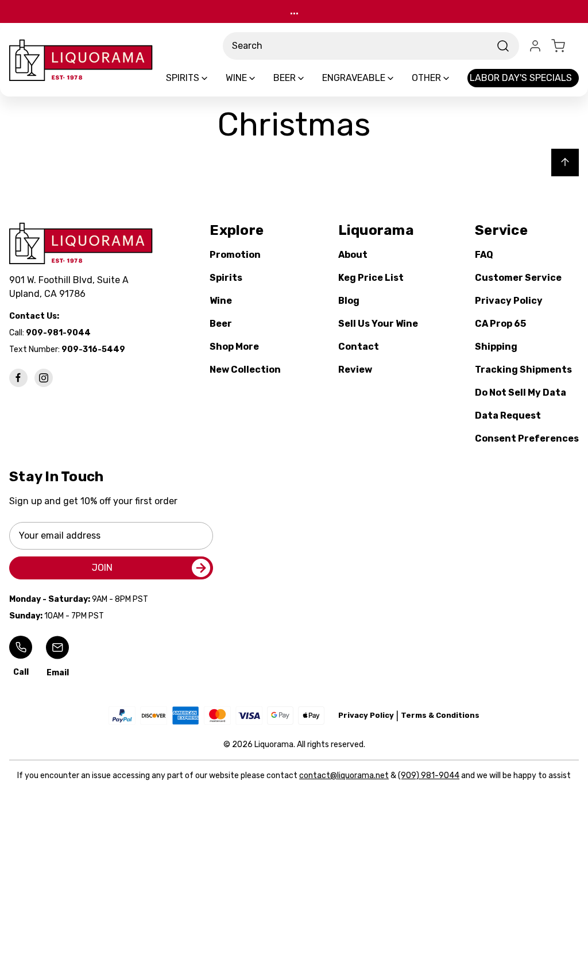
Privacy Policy (509, 300)
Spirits (226, 277)
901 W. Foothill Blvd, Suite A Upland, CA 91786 (71, 286)
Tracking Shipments (523, 369)
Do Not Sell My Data (520, 392)
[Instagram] (43, 378)
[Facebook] (18, 378)
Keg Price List (371, 277)
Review (355, 369)
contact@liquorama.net (344, 775)
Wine (221, 300)
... (294, 11)
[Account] (535, 46)
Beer (221, 323)
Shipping (496, 346)
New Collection (245, 369)
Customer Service (518, 277)
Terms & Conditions (440, 715)
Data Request (508, 415)
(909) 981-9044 (428, 775)
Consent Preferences (527, 438)
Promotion (235, 254)
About (353, 254)
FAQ (484, 254)
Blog (348, 300)
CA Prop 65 (500, 323)
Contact (358, 346)
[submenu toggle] (214, 78)
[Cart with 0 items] (565, 46)
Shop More (234, 346)
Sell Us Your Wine (378, 323)
